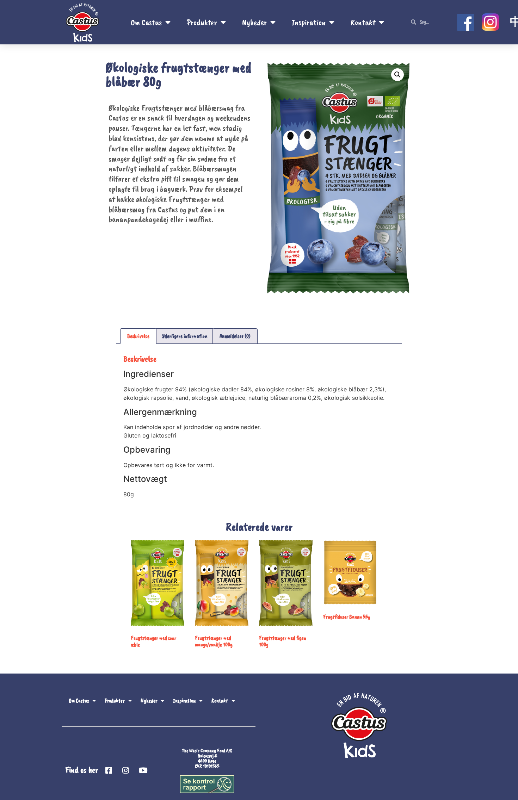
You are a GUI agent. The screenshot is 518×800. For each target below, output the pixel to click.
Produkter (202, 22)
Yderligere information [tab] (184, 336)
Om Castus (146, 22)
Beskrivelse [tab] (138, 336)
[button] (397, 74)
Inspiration (309, 22)
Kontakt (363, 22)
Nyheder (254, 22)
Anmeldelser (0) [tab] (235, 336)
